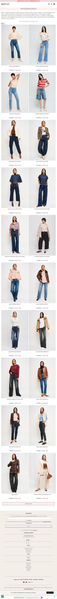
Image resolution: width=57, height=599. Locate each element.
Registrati (28, 557)
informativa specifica (47, 521)
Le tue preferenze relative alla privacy (32, 597)
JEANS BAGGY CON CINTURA (42, 161)
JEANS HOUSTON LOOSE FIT (15, 304)
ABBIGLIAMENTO (26, 21)
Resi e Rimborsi (28, 567)
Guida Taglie (28, 568)
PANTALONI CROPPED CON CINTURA (42, 256)
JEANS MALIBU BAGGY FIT (15, 66)
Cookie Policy (28, 552)
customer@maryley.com (28, 535)
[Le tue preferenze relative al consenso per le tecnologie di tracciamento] (54, 596)
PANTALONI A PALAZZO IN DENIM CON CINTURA (15, 256)
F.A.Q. (28, 570)
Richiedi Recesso (28, 549)
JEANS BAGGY (15, 494)
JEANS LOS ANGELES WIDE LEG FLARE (15, 399)
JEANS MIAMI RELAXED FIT (14, 113)
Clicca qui (35, 530)
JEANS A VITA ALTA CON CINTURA (15, 209)
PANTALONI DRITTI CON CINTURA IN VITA (42, 494)
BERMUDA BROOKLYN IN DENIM (42, 113)
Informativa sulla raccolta (19, 597)
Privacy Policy (28, 550)
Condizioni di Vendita (28, 548)
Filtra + (2, 23)
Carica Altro (28, 503)
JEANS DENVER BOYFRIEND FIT (15, 351)
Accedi (28, 558)
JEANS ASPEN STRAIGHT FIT (42, 399)
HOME (21, 21)
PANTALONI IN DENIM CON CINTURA (42, 209)
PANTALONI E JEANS (33, 21)
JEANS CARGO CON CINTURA (15, 161)
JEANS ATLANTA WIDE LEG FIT (42, 66)
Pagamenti (29, 565)
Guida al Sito (28, 563)
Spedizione (28, 564)
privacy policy (29, 523)
